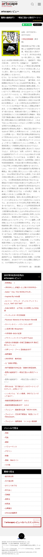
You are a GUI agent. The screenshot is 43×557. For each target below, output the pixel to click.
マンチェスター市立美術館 (15, 315)
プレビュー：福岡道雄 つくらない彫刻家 (21, 421)
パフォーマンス (11, 446)
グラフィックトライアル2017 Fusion (19, 338)
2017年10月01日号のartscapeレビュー (14, 276)
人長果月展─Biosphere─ (14, 329)
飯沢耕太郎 (9, 476)
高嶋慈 (7, 495)
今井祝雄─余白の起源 (13, 333)
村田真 (7, 504)
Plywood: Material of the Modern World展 (21, 320)
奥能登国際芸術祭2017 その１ (17, 400)
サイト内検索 (32, 4)
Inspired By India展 (12, 296)
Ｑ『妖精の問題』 (11, 363)
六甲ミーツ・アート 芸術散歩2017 (18, 349)
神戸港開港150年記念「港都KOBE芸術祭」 (21, 368)
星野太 (7, 499)
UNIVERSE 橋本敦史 (13, 359)
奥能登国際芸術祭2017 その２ (17, 405)
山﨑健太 (8, 508)
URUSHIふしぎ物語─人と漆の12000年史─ (21, 287)
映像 (6, 456)
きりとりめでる (11, 485)
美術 (6, 433)
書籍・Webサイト (12, 460)
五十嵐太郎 (9, 481)
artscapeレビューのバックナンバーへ (22, 522)
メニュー (39, 4)
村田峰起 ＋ (10, 283)
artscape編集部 (11, 513)
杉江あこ (8, 490)
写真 (6, 437)
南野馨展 (8, 354)
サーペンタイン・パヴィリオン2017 (18, 324)
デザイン (8, 451)
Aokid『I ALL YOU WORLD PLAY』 (18, 292)
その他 (7, 465)
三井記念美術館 (27, 39)
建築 (6, 442)
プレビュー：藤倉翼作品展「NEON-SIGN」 (21, 410)
